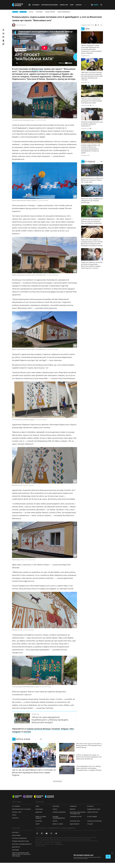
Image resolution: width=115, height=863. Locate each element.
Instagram (16, 732)
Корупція (56, 806)
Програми (15, 850)
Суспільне (58, 842)
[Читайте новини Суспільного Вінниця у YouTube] (46, 833)
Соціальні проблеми (50, 11)
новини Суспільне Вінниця (38, 729)
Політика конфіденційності (22, 844)
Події (37, 806)
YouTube (27, 732)
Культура (78, 5)
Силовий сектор (76, 816)
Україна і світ (64, 5)
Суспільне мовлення (19, 838)
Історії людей (39, 11)
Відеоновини (74, 824)
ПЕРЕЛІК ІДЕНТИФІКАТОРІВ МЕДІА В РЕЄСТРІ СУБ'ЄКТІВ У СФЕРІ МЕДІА (21, 854)
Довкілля (38, 812)
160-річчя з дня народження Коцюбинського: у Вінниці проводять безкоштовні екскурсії (50, 720)
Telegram (65, 729)
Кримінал (73, 806)
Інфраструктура (92, 812)
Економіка (39, 809)
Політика (38, 821)
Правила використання (20, 841)
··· (85, 5)
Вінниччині (37, 69)
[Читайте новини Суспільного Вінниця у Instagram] (42, 833)
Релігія (55, 821)
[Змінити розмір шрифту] (101, 25)
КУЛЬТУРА (15, 11)
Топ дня (90, 824)
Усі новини (35, 5)
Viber (71, 729)
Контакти (15, 832)
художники (23, 11)
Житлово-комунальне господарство (78, 812)
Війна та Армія (58, 824)
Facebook (56, 729)
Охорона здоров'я (59, 812)
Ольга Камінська (21, 25)
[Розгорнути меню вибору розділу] (29, 5)
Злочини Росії (75, 821)
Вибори (72, 809)
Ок (108, 856)
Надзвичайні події (93, 809)
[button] (3, 29)
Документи (16, 847)
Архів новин (16, 835)
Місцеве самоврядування (64, 11)
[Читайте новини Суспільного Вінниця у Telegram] (56, 833)
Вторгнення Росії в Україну (49, 5)
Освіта (55, 809)
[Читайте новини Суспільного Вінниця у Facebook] (37, 833)
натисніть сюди (59, 844)
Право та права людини (40, 817)
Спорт (72, 5)
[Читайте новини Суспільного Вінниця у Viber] (51, 833)
